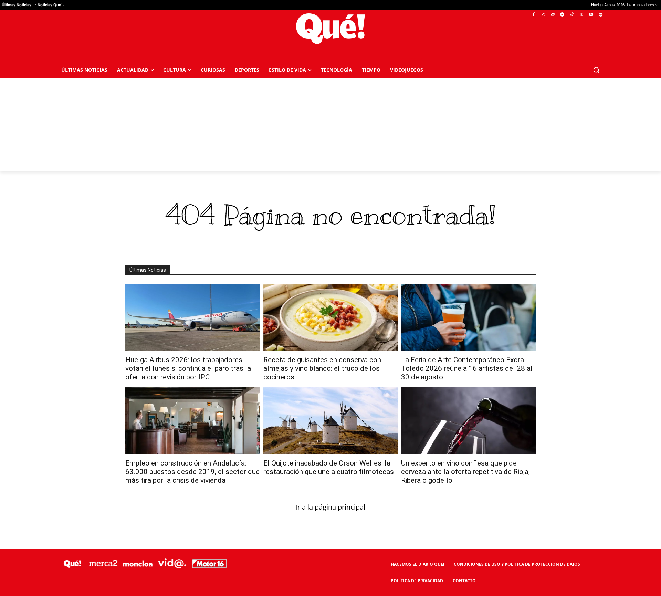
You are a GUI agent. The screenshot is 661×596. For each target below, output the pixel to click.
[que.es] (331, 28)
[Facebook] (534, 15)
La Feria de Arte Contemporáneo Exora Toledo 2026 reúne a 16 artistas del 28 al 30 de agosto (467, 368)
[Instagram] (543, 15)
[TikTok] (572, 15)
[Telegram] (562, 15)
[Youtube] (591, 15)
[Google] (601, 15)
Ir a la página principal (330, 507)
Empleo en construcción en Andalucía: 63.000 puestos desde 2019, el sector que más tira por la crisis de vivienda (192, 471)
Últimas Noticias (16, 4)
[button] (596, 70)
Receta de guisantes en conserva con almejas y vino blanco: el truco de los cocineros (322, 368)
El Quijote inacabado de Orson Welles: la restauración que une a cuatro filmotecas (328, 467)
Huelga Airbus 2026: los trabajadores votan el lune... (611, 5)
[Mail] (553, 15)
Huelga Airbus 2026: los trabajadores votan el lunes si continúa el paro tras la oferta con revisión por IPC (188, 368)
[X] (582, 15)
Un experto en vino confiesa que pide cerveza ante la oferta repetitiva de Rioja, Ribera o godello (465, 471)
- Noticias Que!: (49, 4)
